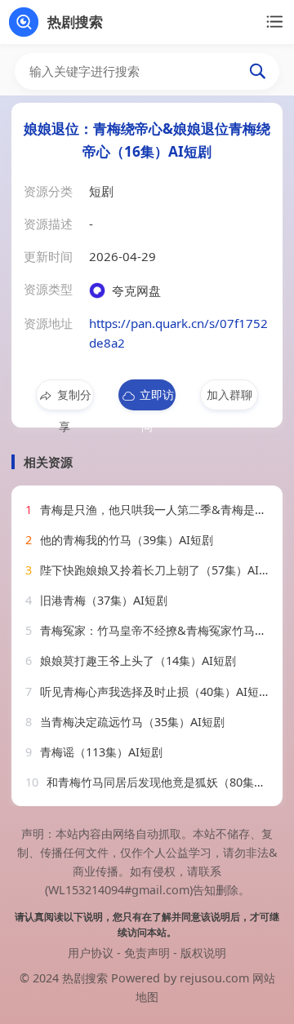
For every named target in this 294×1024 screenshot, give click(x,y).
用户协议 (91, 952)
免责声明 (147, 952)
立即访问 (157, 398)
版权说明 (203, 952)
